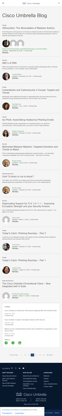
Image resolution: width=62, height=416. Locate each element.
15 (29, 355)
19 (44, 355)
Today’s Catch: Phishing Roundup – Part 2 (24, 233)
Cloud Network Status (30, 378)
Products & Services (7, 173)
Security (4, 60)
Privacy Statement (7, 413)
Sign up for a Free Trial (31, 404)
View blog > (5, 52)
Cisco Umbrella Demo (50, 384)
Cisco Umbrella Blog (29, 388)
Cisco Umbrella (31, 3)
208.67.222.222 (21, 399)
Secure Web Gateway (9, 383)
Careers (46, 378)
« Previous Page (13, 355)
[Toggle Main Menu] (3, 3)
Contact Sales (48, 386)
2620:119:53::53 (40, 401)
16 (33, 355)
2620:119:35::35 (21, 401)
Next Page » (49, 355)
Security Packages (8, 386)
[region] (22, 411)
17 (36, 355)
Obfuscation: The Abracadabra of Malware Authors (28, 28)
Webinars (46, 376)
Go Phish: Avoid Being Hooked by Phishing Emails (28, 120)
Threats (4, 25)
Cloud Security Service (9, 376)
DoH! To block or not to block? (17, 176)
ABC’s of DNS (9, 63)
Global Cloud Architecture (31, 376)
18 (40, 355)
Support (46, 381)
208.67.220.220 (41, 399)
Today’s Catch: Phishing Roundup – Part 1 (24, 260)
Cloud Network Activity (30, 381)
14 (25, 355)
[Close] (42, 409)
